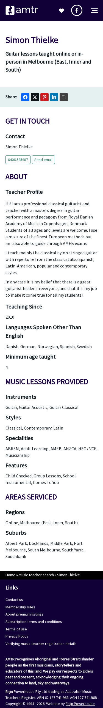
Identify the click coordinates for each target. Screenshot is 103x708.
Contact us (14, 599)
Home (10, 574)
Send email (43, 159)
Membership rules (20, 607)
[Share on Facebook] (25, 97)
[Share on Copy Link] (64, 97)
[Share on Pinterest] (44, 97)
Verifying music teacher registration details (41, 643)
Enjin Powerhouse (80, 703)
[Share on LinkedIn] (54, 97)
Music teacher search (36, 574)
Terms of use (16, 629)
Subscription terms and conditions (33, 621)
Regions (15, 512)
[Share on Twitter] (35, 97)
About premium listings (24, 614)
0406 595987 (18, 159)
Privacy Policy (16, 636)
